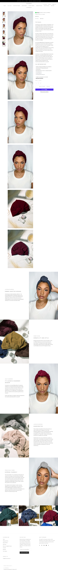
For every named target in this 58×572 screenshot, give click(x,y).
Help (4, 539)
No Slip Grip (46, 5)
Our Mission (29, 7)
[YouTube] (46, 545)
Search (49, 4)
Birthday (4, 549)
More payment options (44, 91)
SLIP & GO (9, 5)
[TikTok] (48, 545)
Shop (5, 5)
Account (45, 4)
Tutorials (4, 547)
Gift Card (4, 544)
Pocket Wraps (31, 5)
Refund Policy (5, 542)
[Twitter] (39, 80)
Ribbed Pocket (39, 5)
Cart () (54, 4)
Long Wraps (24, 5)
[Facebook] (38, 80)
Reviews (52, 5)
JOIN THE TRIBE (24, 552)
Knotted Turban (16, 5)
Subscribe (38, 519)
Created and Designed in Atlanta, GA (10, 569)
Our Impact (5, 551)
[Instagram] (41, 545)
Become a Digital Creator (7, 546)
